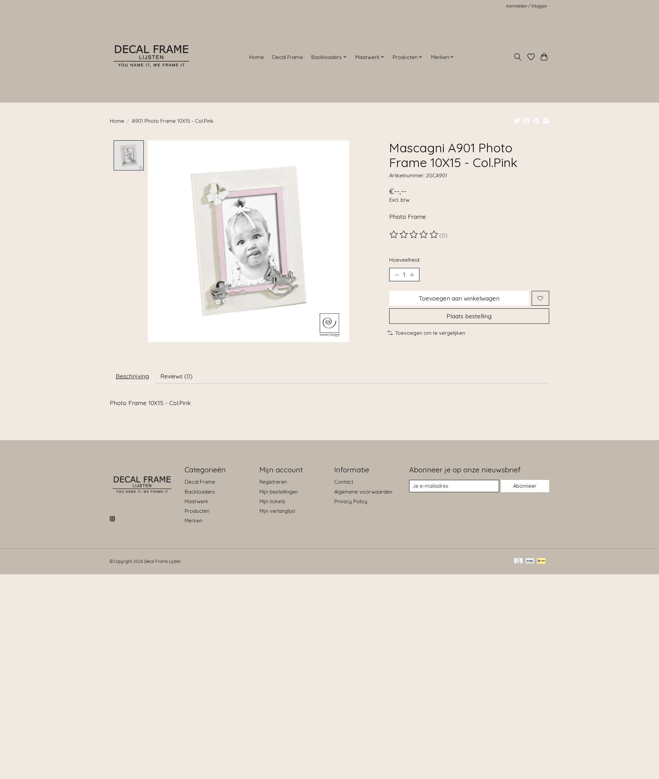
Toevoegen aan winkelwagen (459, 298)
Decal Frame (287, 57)
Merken (193, 520)
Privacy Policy (350, 501)
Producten (197, 511)
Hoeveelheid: (404, 260)
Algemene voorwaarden (363, 491)
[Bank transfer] (529, 561)
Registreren (273, 482)
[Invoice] (518, 561)
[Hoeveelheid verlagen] (397, 275)
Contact (343, 482)
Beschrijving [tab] (132, 376)
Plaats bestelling (469, 316)
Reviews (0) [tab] (176, 376)
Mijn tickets (272, 501)
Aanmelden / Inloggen (526, 6)
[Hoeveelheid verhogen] (412, 275)
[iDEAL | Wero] (541, 561)
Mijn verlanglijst (277, 511)
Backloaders (200, 491)
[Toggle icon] (518, 57)
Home (256, 57)
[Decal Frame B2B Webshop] (152, 57)
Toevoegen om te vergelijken (430, 333)
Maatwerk (196, 501)
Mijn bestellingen (278, 491)
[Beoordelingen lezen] (414, 234)
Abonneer (524, 486)
